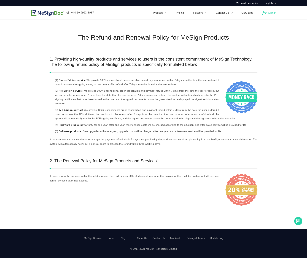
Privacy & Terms (196, 238)
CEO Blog (247, 12)
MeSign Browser (93, 238)
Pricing (180, 12)
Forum (111, 238)
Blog (122, 238)
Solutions (198, 12)
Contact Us (222, 12)
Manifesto (175, 238)
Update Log (216, 238)
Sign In (272, 12)
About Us (142, 238)
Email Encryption (249, 3)
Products (158, 12)
